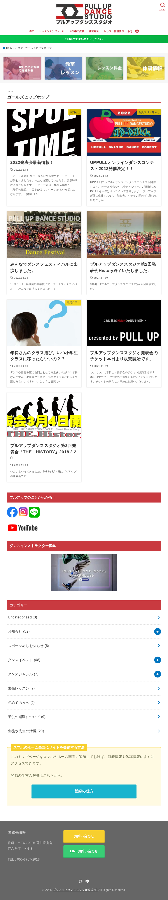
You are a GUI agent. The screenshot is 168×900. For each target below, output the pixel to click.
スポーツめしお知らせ (28, 646)
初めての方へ (21, 703)
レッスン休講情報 (114, 31)
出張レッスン (21, 688)
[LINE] (137, 31)
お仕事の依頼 (76, 31)
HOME (10, 48)
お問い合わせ (84, 836)
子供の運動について (27, 717)
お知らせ (19, 631)
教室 (32, 31)
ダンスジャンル (23, 674)
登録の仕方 (84, 791)
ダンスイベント (24, 660)
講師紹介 (94, 31)
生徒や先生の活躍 (26, 731)
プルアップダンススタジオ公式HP (75, 890)
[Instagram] (130, 31)
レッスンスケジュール (51, 31)
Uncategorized (22, 617)
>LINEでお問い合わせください (84, 39)
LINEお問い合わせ (84, 851)
